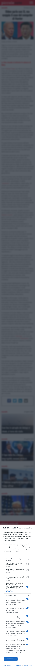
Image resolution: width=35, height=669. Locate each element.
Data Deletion (7, 665)
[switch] (27, 564)
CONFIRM (10, 659)
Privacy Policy (28, 665)
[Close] (31, 528)
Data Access (17, 665)
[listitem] (17, 559)
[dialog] (17, 597)
